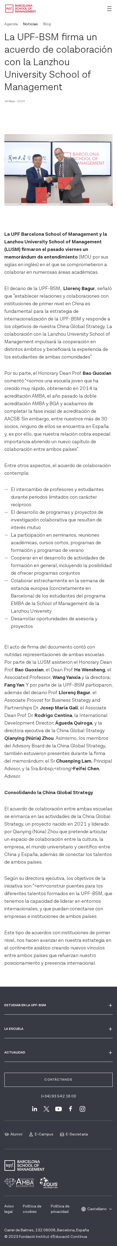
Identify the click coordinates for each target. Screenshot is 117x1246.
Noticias (30, 24)
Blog (47, 24)
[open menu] (109, 8)
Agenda (11, 24)
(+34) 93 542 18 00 (58, 1096)
